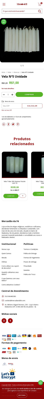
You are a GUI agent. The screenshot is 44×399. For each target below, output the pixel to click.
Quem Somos (6, 253)
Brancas (16, 72)
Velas (9, 72)
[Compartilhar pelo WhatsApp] (3, 124)
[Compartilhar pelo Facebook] (8, 125)
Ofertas (4, 262)
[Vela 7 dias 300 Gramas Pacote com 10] (22, 196)
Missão (4, 258)
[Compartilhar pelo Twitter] (13, 125)
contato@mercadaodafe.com (15, 300)
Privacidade (28, 266)
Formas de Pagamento (32, 258)
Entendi (22, 395)
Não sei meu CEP (7, 110)
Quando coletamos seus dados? (10, 273)
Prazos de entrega (30, 262)
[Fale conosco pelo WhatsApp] (40, 382)
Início (3, 72)
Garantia (26, 270)
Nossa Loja (6, 249)
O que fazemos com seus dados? (10, 279)
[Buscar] (39, 11)
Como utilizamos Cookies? (11, 285)
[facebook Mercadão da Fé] (10, 320)
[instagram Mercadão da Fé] (4, 320)
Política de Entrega (30, 253)
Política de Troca (29, 274)
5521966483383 (10, 296)
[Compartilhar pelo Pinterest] (17, 125)
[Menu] (4, 4)
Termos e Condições (31, 249)
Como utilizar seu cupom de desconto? (10, 267)
